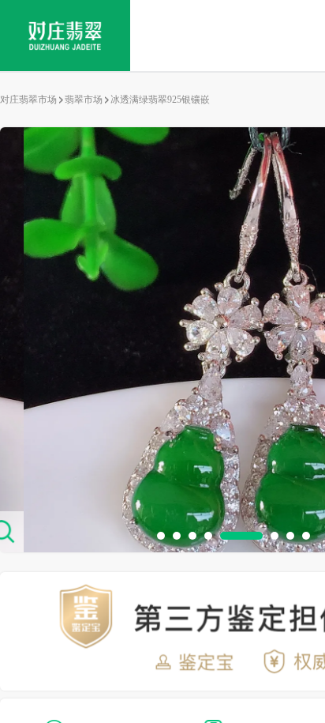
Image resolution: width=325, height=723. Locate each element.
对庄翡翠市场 (28, 99)
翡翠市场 (84, 99)
